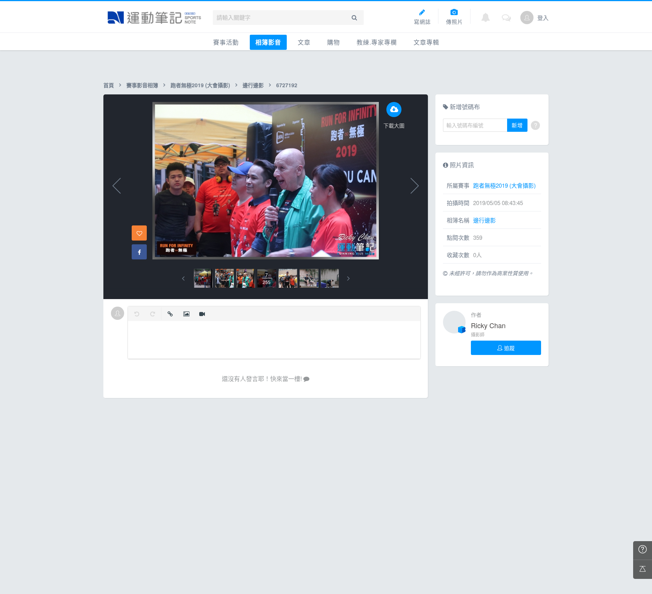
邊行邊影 (253, 85)
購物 (333, 42)
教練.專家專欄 (377, 42)
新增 (517, 125)
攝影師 (477, 334)
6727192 (286, 85)
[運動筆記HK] (154, 17)
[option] (203, 278)
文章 (304, 42)
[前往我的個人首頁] (527, 17)
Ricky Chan (488, 325)
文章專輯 (426, 42)
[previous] (183, 278)
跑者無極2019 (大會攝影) (200, 85)
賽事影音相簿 (142, 85)
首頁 (108, 85)
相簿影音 (268, 42)
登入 (543, 18)
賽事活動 (226, 42)
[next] (348, 278)
